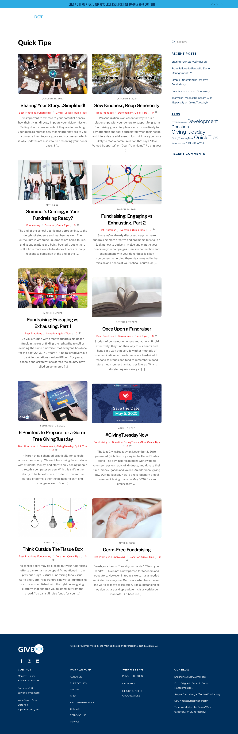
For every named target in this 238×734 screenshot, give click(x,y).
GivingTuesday (64, 112)
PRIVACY (74, 721)
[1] (214, 4)
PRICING (74, 689)
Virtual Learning (178, 143)
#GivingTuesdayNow (126, 435)
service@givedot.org (29, 692)
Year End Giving (195, 142)
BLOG (73, 696)
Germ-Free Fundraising (127, 549)
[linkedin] (37, 661)
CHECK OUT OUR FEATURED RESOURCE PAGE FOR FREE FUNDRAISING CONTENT (112, 4)
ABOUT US (76, 677)
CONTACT (75, 709)
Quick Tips (80, 112)
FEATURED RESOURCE (82, 702)
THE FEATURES (78, 683)
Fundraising (44, 112)
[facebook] (21, 661)
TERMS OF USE (78, 715)
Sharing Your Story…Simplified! (52, 105)
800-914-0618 (25, 688)
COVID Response (179, 122)
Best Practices (27, 112)
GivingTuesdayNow (135, 442)
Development (125, 112)
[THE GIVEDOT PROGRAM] (31, 20)
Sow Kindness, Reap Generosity (126, 105)
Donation (50, 225)
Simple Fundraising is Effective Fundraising (197, 694)
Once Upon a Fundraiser (126, 329)
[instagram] (29, 661)
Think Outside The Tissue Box (53, 549)
